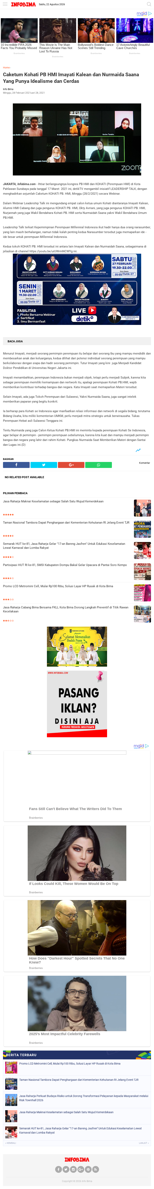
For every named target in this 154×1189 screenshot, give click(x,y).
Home (6, 67)
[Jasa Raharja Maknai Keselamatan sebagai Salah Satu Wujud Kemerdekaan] (142, 508)
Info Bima (87, 1181)
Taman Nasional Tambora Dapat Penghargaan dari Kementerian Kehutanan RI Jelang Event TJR (66, 522)
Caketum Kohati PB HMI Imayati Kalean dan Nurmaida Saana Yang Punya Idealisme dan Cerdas (71, 78)
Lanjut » (144, 1143)
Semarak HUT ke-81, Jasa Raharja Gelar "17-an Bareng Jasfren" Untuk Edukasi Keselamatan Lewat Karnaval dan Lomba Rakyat (64, 546)
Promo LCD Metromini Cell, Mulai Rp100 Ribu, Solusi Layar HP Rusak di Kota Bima (58, 586)
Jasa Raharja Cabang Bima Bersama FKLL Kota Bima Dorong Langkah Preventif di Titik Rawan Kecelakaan (65, 609)
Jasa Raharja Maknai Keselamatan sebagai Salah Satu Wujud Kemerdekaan (53, 501)
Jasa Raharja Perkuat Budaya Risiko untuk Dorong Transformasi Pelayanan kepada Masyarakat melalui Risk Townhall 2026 (83, 1098)
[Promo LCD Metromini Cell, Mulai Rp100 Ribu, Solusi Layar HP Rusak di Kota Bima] (142, 593)
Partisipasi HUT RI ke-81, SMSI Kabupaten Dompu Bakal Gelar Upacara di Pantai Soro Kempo (65, 565)
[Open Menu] (5, 4)
